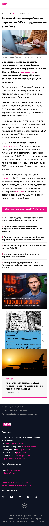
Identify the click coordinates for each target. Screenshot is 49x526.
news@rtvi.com (23, 450)
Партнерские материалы (13, 458)
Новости (6, 13)
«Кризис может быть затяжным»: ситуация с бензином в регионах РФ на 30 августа (23, 228)
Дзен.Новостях (13, 470)
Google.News (9, 473)
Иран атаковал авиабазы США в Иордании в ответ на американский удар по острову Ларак (24, 386)
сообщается (27, 72)
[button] (46, 3)
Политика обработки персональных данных (19, 414)
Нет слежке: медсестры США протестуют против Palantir (24, 246)
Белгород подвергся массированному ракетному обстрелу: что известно (22, 219)
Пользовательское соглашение (14, 410)
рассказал (7, 178)
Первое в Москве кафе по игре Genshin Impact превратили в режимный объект (23, 238)
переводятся (8, 146)
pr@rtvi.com (21, 453)
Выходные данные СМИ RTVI (13, 407)
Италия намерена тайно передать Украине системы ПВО (20, 255)
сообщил (19, 191)
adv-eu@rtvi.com (22, 455)
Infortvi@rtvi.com (29, 447)
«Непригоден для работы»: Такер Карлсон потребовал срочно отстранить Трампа (22, 265)
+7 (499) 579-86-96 (14, 444)
